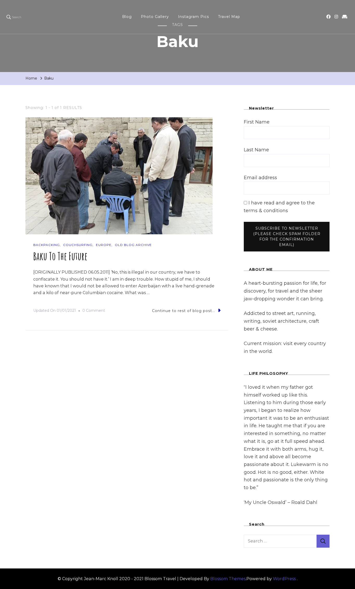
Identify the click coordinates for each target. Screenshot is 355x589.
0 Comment (93, 311)
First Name (256, 122)
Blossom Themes (228, 578)
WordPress (284, 578)
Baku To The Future (60, 256)
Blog (127, 16)
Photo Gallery (155, 16)
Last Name (256, 150)
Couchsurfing (78, 245)
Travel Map (229, 16)
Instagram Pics (193, 16)
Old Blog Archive (133, 245)
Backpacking (46, 245)
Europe (103, 245)
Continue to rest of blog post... (183, 310)
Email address (260, 177)
